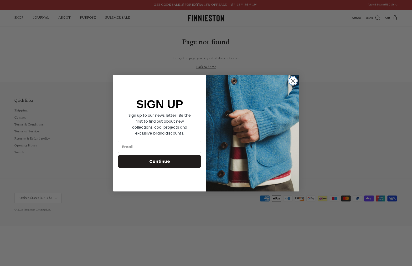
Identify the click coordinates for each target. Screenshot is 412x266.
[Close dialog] (293, 81)
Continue (159, 161)
